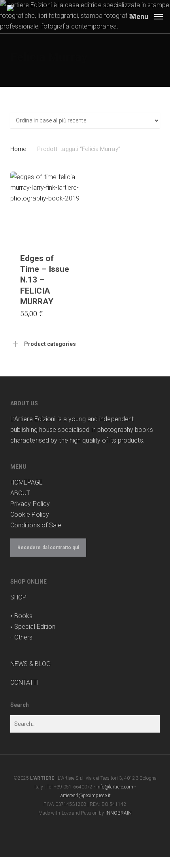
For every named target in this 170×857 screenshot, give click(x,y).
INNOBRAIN (119, 813)
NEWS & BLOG (30, 664)
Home (18, 149)
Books (23, 616)
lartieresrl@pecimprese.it (85, 795)
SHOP (18, 597)
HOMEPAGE (26, 482)
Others (23, 637)
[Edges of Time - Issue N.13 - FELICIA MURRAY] (46, 207)
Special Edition (35, 626)
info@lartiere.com (115, 787)
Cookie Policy (29, 514)
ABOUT (20, 493)
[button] (146, 16)
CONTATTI (24, 682)
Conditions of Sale (36, 525)
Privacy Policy (30, 504)
